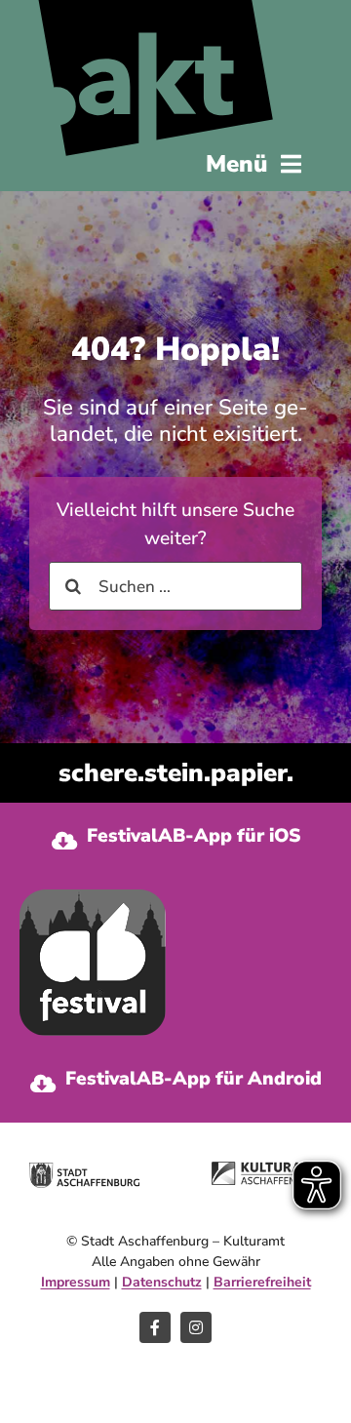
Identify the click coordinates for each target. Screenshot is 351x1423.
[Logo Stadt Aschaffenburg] (84, 1171)
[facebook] (155, 1327)
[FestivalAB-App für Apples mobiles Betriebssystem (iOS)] (175, 841)
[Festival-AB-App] (93, 898)
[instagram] (196, 1327)
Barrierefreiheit (262, 1282)
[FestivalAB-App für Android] (175, 1084)
